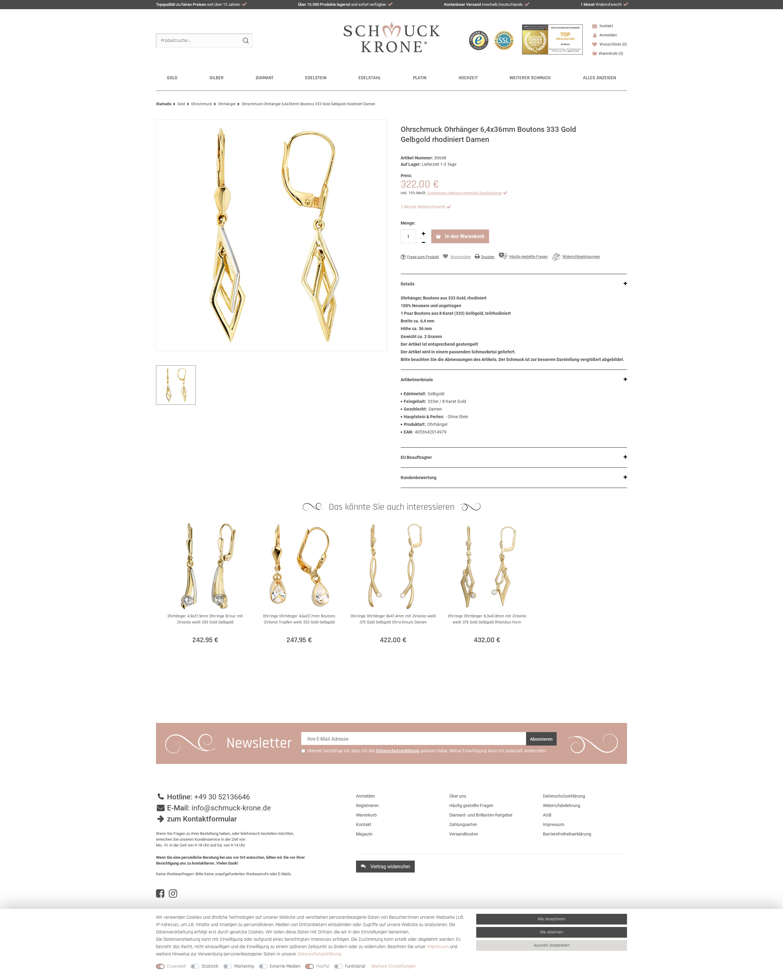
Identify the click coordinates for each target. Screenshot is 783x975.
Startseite (163, 104)
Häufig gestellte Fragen (471, 805)
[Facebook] (160, 893)
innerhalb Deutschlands (483, 4)
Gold (172, 78)
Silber (217, 78)
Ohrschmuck (201, 104)
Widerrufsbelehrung (561, 805)
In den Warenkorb (464, 236)
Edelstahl (369, 78)
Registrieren (367, 805)
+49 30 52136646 (222, 797)
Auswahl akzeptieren (552, 945)
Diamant (264, 78)
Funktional (355, 966)
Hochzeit (468, 78)
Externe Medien (285, 966)
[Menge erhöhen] (423, 233)
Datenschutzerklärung (564, 796)
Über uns (457, 796)
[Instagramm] (173, 893)
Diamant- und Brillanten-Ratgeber (481, 815)
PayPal (322, 966)
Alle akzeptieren (551, 919)
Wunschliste (613, 44)
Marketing (244, 966)
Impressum (553, 824)
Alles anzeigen (599, 78)
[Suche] (245, 40)
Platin (419, 78)
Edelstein (315, 78)
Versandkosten (463, 834)
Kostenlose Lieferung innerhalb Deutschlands (464, 193)
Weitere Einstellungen (393, 966)
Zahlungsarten (463, 824)
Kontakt (606, 26)
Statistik (210, 966)
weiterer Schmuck (530, 78)
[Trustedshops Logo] (478, 40)
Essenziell (176, 966)
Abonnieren (541, 739)
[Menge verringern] (423, 242)
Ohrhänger (227, 104)
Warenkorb (611, 53)
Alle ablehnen (551, 932)
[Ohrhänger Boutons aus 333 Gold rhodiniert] (271, 235)
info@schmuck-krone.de (231, 808)
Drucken (488, 257)
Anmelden (365, 796)
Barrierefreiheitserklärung (567, 834)
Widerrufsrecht (601, 4)
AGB (547, 815)
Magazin (364, 834)
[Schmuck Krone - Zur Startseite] (391, 36)
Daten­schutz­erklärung (319, 954)
